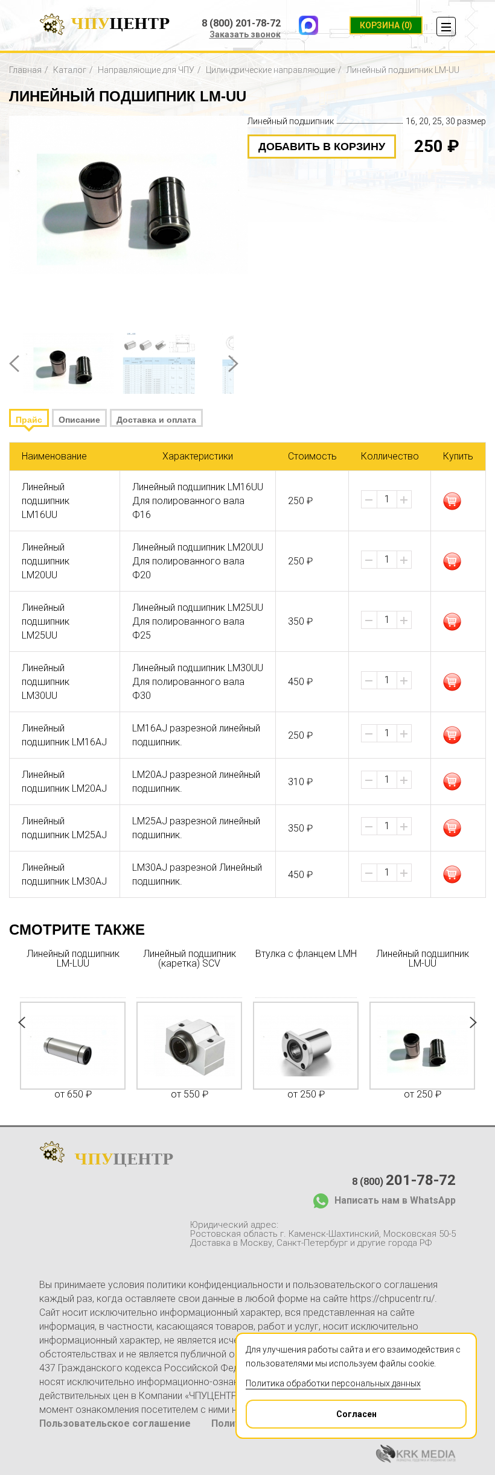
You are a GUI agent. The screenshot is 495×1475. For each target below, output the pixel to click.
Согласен (356, 1414)
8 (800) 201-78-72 (241, 23)
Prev (14, 363)
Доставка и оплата (156, 420)
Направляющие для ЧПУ (146, 70)
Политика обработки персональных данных (333, 1383)
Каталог (69, 70)
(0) (386, 25)
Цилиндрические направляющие (270, 70)
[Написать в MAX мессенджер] (308, 25)
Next (233, 363)
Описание (79, 420)
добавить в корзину (321, 147)
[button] (404, 500)
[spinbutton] (387, 499)
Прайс (29, 420)
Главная (25, 70)
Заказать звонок (245, 34)
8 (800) (404, 1180)
